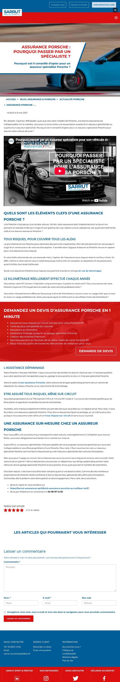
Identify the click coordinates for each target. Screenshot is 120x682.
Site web (86, 598)
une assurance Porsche (32, 382)
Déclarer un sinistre (79, 5)
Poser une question (42, 650)
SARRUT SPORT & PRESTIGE (19, 670)
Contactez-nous (57, 5)
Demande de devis (96, 351)
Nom (7, 598)
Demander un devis (42, 646)
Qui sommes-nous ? (71, 646)
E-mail (47, 598)
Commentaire (12, 562)
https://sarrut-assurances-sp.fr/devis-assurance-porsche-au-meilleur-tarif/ (49, 488)
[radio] (5, 510)
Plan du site (67, 660)
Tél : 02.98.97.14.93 (12, 646)
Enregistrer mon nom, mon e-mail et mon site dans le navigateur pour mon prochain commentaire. (61, 612)
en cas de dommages (89, 271)
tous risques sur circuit (57, 415)
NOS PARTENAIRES (49, 670)
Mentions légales (70, 656)
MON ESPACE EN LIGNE (104, 5)
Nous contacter (74, 670)
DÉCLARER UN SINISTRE (102, 670)
